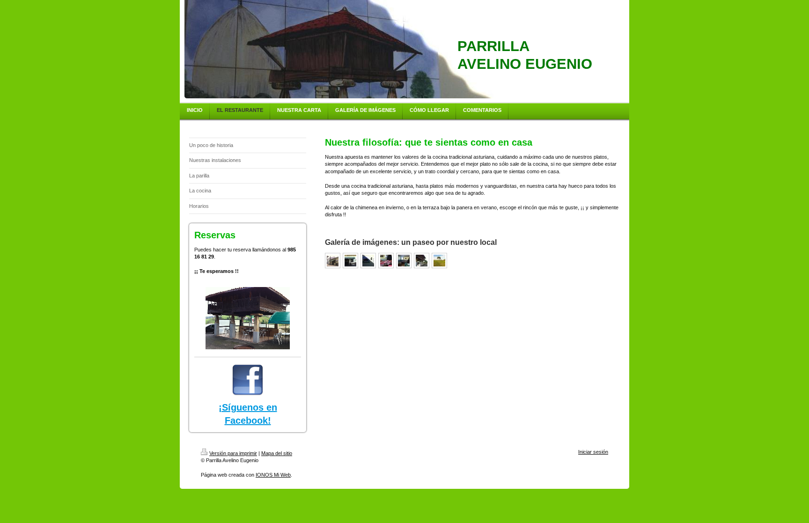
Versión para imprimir (233, 453)
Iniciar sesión (593, 452)
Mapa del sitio (276, 453)
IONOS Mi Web (273, 475)
